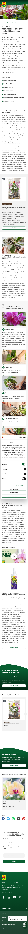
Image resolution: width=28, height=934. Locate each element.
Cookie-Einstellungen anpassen (8, 924)
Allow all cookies (14, 489)
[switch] (24, 469)
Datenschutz (4, 917)
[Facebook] (4, 897)
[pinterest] (23, 818)
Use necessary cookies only (14, 496)
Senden (14, 861)
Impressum (4, 913)
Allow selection (14, 492)
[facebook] (3, 818)
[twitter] (8, 818)
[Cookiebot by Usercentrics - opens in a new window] (19, 437)
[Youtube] (14, 897)
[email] (18, 818)
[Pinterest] (20, 897)
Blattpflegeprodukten (16, 170)
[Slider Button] (25, 714)
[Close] (19, 2)
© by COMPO (4, 928)
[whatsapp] (13, 818)
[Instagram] (9, 897)
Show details (19, 485)
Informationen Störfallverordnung (9, 921)
